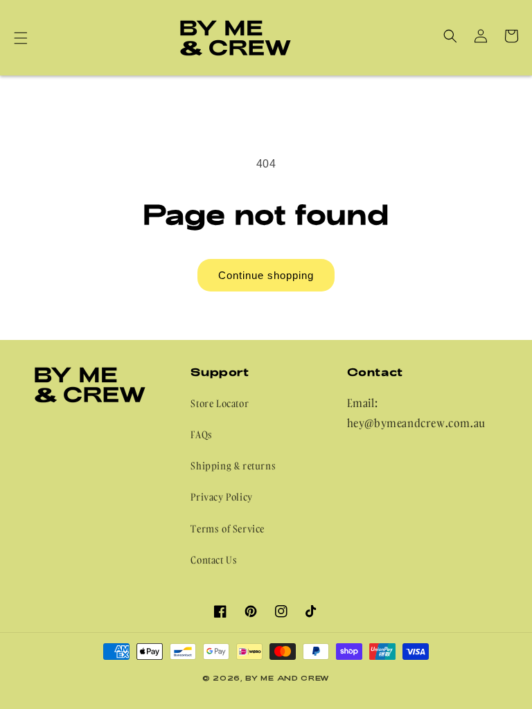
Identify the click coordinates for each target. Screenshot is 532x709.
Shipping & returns (233, 465)
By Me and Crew (287, 678)
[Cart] (511, 36)
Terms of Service (227, 528)
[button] (21, 38)
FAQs (201, 434)
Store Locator (219, 403)
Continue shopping (266, 275)
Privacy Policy (221, 496)
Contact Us (213, 559)
